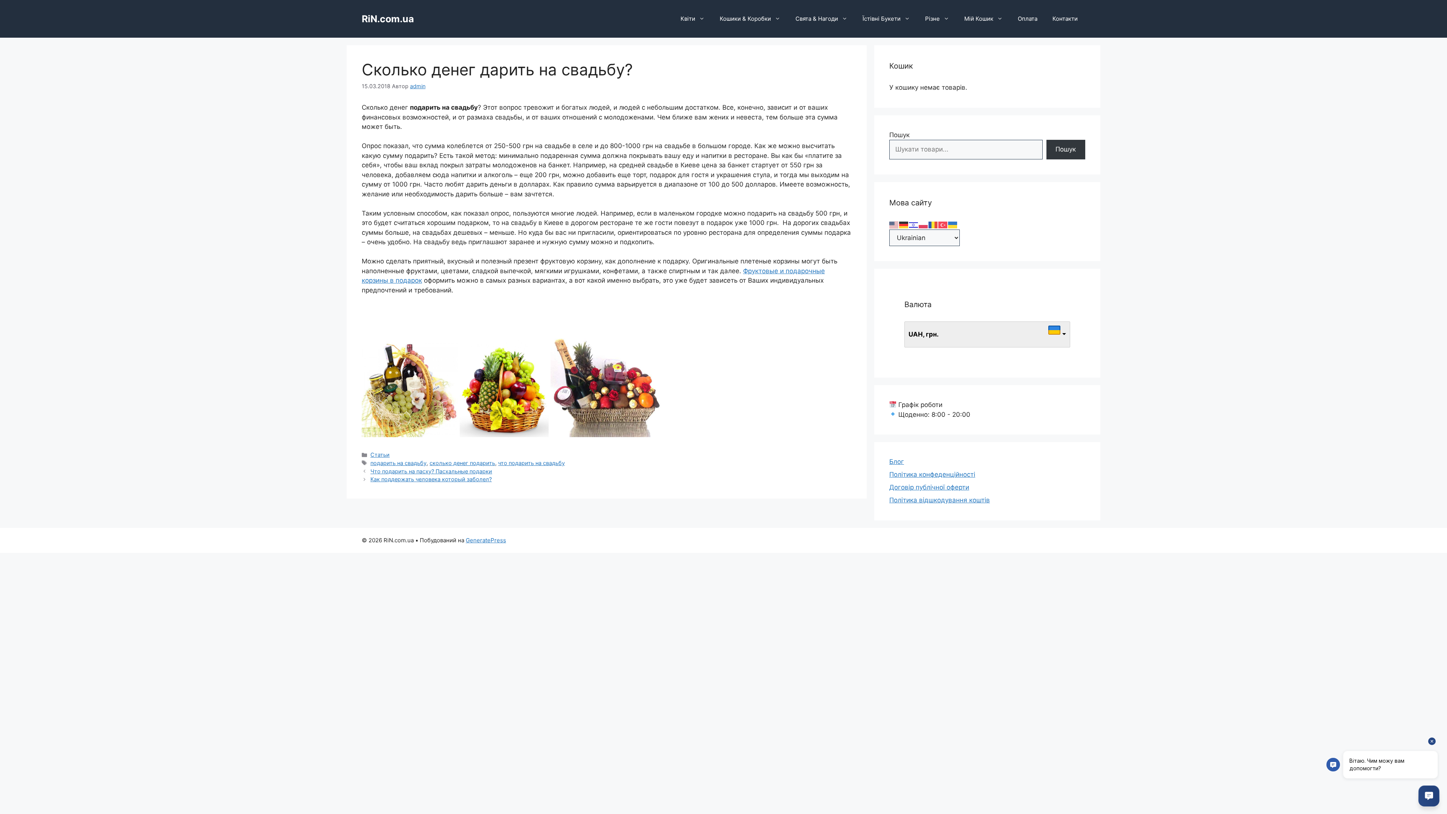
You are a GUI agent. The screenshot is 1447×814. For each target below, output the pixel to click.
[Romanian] (933, 224)
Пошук (899, 135)
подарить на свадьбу (398, 463)
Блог (896, 461)
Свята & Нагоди (816, 18)
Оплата (1027, 18)
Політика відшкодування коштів (939, 500)
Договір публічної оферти (929, 487)
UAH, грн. (924, 334)
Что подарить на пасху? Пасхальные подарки (431, 471)
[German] (904, 224)
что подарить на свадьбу (531, 463)
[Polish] (923, 224)
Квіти (688, 18)
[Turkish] (943, 224)
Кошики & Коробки (745, 18)
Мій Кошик (978, 18)
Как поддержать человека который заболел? (431, 479)
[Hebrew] (914, 224)
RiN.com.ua (388, 18)
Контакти (1065, 18)
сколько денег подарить (462, 463)
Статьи (380, 454)
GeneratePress (486, 540)
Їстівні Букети (882, 18)
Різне (932, 18)
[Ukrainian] (953, 224)
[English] (894, 224)
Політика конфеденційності (932, 474)
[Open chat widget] (1428, 795)
